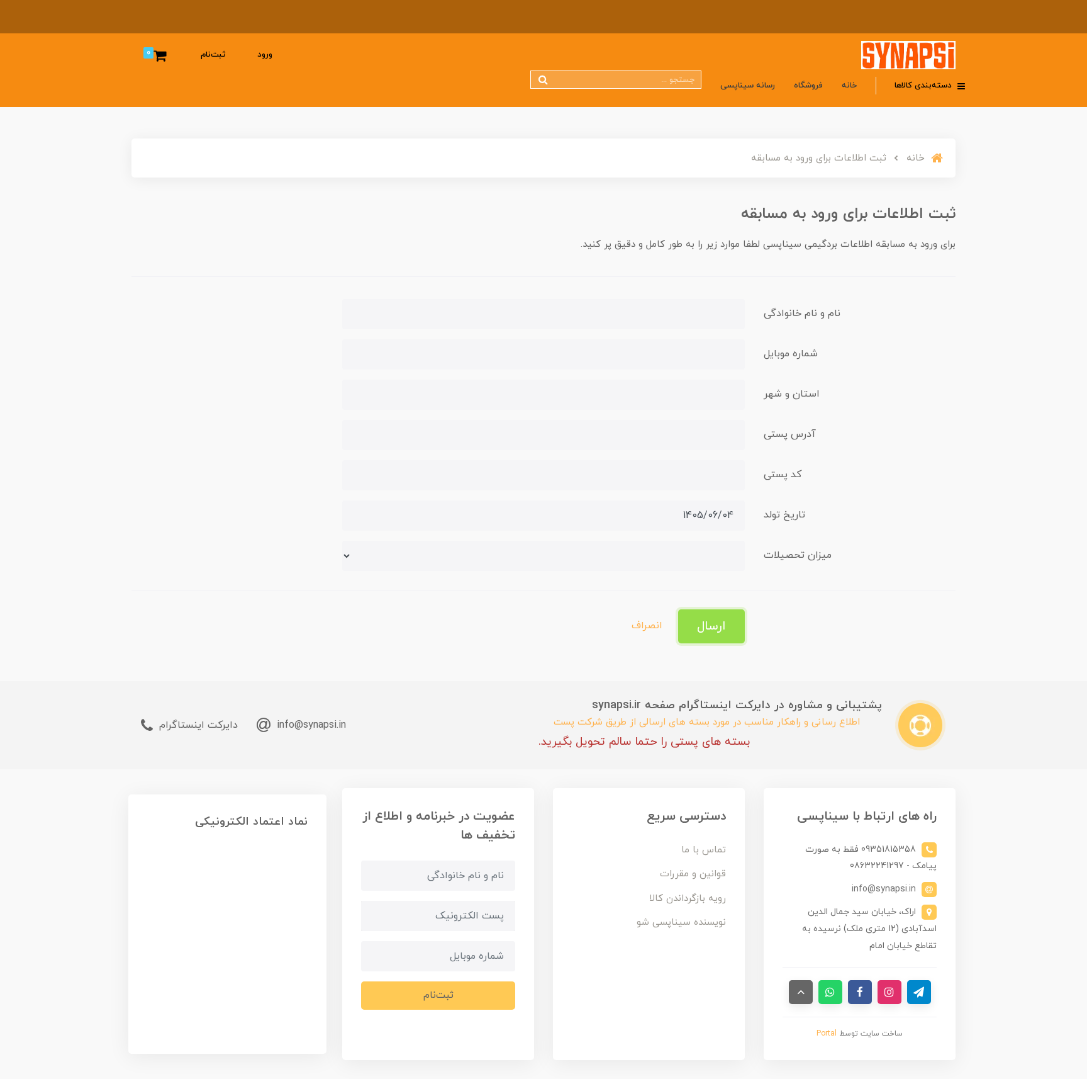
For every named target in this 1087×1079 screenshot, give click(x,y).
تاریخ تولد (784, 515)
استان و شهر (792, 394)
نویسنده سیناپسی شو (681, 922)
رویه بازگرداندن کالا (687, 898)
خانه (849, 85)
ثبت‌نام (213, 54)
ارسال (711, 626)
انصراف (647, 626)
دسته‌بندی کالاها (924, 85)
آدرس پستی (790, 434)
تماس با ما (703, 850)
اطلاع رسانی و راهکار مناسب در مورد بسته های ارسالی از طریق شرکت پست (707, 722)
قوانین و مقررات (693, 874)
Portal (827, 1034)
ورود (264, 54)
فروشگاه (808, 85)
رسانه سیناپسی (747, 85)
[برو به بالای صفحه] (801, 992)
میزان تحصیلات (798, 555)
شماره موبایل (791, 354)
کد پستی (782, 475)
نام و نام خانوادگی (802, 313)
